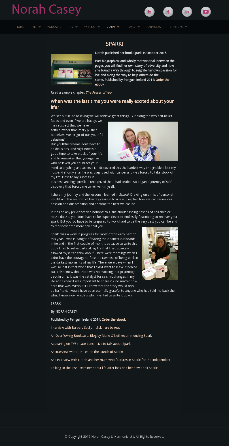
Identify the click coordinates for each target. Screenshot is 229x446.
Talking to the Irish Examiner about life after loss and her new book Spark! (104, 368)
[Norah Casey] (47, 10)
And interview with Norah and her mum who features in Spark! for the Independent (110, 360)
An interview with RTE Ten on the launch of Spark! (87, 352)
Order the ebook (114, 319)
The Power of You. (99, 92)
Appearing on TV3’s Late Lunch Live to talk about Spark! (91, 343)
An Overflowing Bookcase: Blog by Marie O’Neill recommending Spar (100, 335)
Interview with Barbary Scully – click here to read (86, 327)
